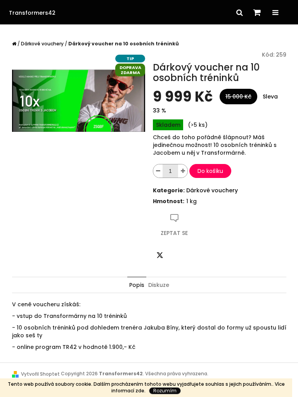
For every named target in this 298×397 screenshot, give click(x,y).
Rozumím (165, 390)
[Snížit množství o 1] (158, 171)
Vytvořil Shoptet (40, 374)
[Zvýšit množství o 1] (182, 171)
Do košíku (210, 171)
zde (139, 390)
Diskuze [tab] (158, 285)
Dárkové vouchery (212, 190)
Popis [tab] (136, 285)
